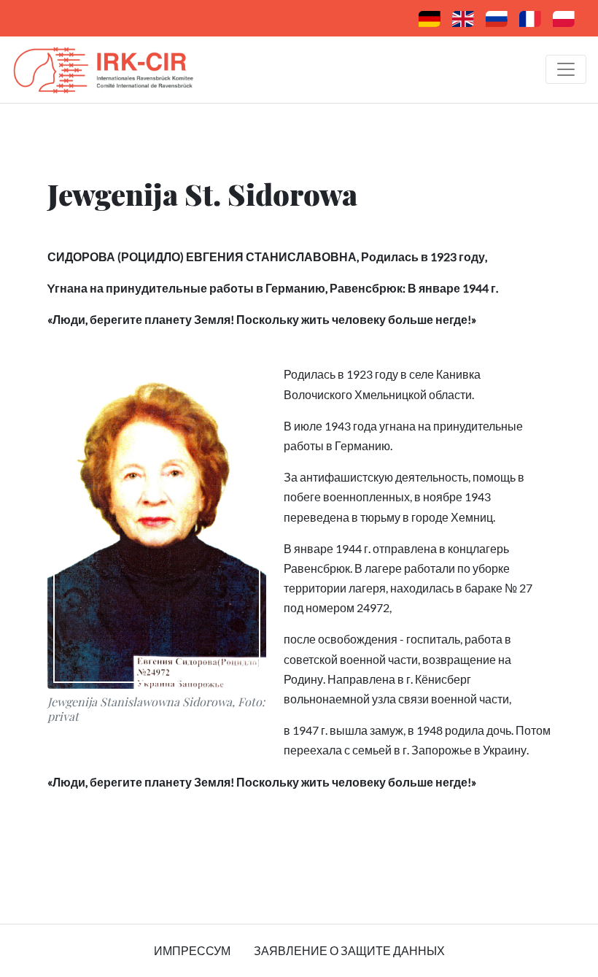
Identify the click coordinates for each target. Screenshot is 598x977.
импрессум (192, 950)
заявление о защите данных (349, 950)
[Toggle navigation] (565, 69)
